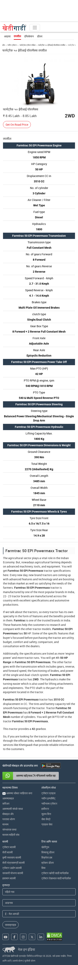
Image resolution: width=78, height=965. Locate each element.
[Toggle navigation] (35, 27)
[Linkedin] (41, 937)
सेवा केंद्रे (45, 819)
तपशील (17, 36)
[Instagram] (23, 937)
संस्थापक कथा (9, 829)
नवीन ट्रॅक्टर (12, 45)
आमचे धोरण (18, 960)
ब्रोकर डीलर (47, 863)
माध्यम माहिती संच (10, 835)
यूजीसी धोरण (29, 960)
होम (3, 45)
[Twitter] (32, 937)
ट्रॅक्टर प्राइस (48, 793)
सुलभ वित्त (46, 814)
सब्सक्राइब (10, 925)
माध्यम (5, 824)
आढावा (7, 36)
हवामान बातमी (9, 878)
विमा (43, 868)
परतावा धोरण (8, 819)
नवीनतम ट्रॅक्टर (49, 803)
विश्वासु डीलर (47, 852)
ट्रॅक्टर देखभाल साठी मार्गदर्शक (56, 878)
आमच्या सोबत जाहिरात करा (17, 793)
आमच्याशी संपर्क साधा (12, 809)
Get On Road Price (17, 124)
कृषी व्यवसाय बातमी (11, 857)
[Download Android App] (51, 766)
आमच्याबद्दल (8, 798)
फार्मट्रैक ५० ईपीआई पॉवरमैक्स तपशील (51, 45)
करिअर (5, 803)
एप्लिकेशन (29, 36)
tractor (48, 570)
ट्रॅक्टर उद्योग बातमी (12, 868)
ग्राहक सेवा (46, 824)
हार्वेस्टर (45, 809)
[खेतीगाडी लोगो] (14, 28)
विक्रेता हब (46, 857)
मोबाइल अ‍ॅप (8, 814)
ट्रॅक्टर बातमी (9, 847)
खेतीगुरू (45, 847)
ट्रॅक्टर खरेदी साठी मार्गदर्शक (55, 873)
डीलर (39, 36)
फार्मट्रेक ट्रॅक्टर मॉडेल (27, 45)
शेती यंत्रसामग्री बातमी (13, 863)
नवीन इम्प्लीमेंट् (48, 798)
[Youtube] (5, 937)
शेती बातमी (7, 852)
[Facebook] (14, 937)
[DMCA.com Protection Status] (54, 936)
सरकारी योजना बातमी (12, 873)
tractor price (46, 736)
